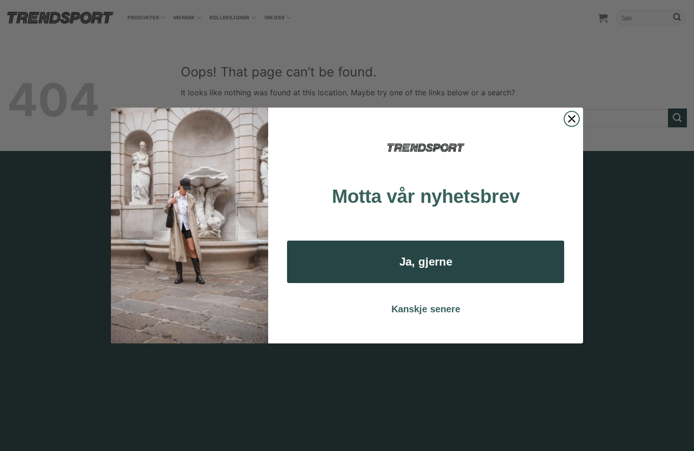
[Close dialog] (571, 118)
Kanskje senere (425, 309)
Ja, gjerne (425, 261)
